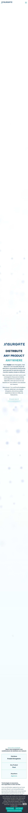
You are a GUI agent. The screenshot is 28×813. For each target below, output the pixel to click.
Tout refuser (19, 808)
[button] (25, 2)
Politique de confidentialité (14, 810)
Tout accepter (10, 808)
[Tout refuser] (25, 804)
